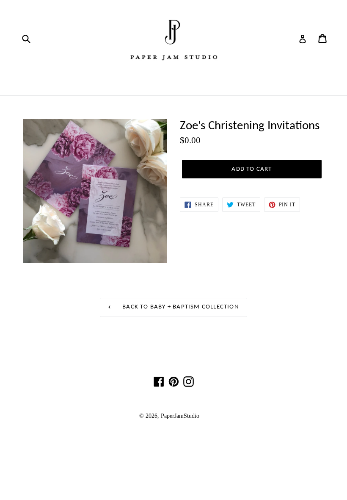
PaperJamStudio (180, 416)
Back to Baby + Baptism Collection (180, 307)
